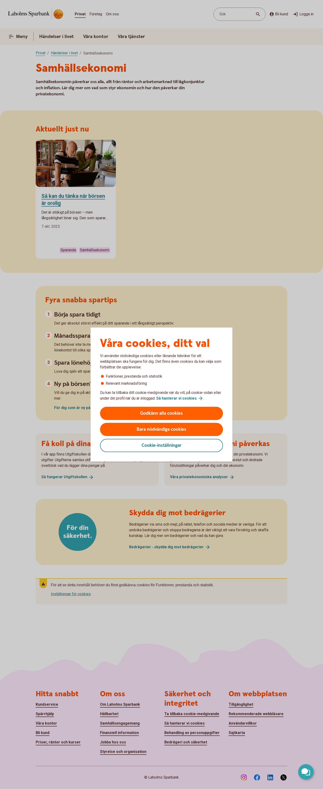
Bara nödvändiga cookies (161, 429)
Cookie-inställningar (162, 445)
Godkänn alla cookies (161, 413)
